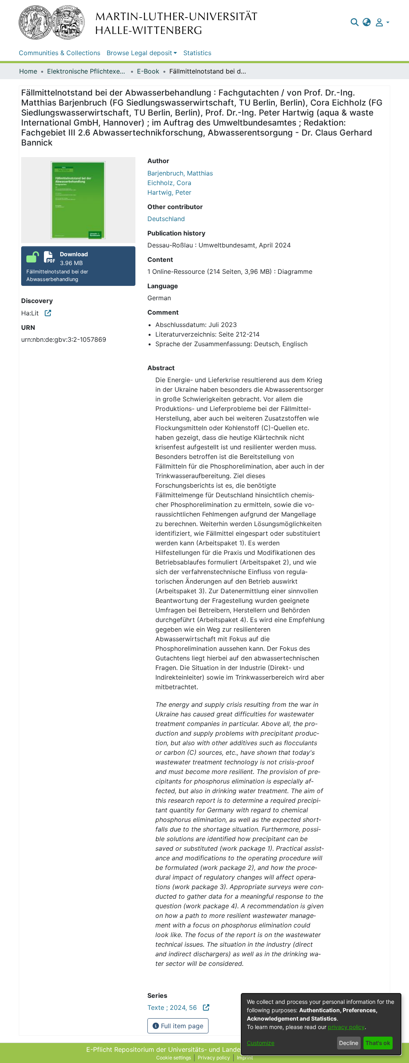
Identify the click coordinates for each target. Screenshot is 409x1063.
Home (28, 71)
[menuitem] (367, 22)
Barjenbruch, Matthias (180, 173)
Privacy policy (214, 1058)
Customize (260, 1042)
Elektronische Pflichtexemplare (87, 71)
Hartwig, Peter (169, 192)
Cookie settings (173, 1058)
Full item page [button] (181, 1026)
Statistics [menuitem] (197, 53)
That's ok (377, 1042)
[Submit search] (354, 22)
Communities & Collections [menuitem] (59, 53)
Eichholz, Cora (169, 183)
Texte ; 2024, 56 (175, 1007)
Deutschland (166, 219)
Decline (348, 1042)
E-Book (148, 71)
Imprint (245, 1058)
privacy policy (346, 1026)
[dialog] (321, 1024)
